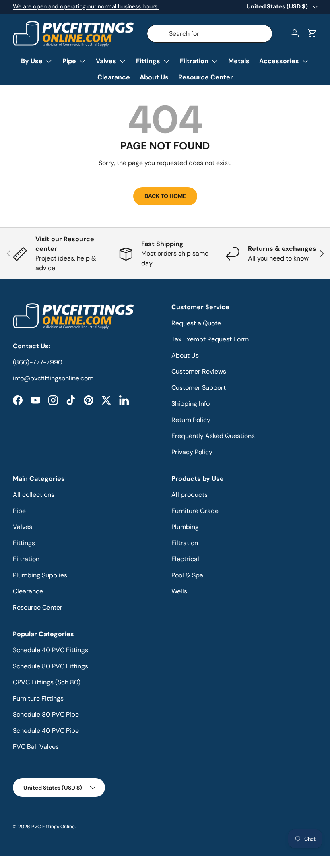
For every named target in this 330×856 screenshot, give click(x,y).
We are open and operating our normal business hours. (86, 6)
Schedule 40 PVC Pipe (46, 730)
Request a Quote (196, 323)
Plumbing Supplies (40, 575)
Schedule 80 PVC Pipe (46, 714)
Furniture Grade (195, 511)
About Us (154, 77)
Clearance (113, 77)
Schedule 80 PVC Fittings (50, 666)
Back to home (165, 196)
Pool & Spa (187, 575)
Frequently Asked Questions (213, 436)
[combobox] (210, 34)
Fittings (24, 543)
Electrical (185, 559)
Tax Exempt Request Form (210, 339)
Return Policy (190, 420)
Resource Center (205, 77)
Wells (179, 591)
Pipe (19, 511)
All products (189, 494)
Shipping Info (190, 403)
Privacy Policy (191, 452)
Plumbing (185, 527)
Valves (22, 527)
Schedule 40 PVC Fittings (50, 650)
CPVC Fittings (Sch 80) (46, 682)
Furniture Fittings (38, 698)
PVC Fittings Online (53, 826)
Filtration (26, 559)
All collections (33, 494)
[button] (312, 33)
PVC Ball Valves (36, 746)
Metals (239, 61)
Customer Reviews (198, 371)
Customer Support (198, 387)
